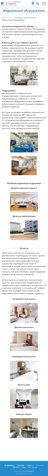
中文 (29, 467)
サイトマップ (39, 465)
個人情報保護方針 (9, 465)
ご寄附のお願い (20, 465)
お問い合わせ (16, 467)
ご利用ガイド (30, 465)
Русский (34, 467)
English (24, 467)
